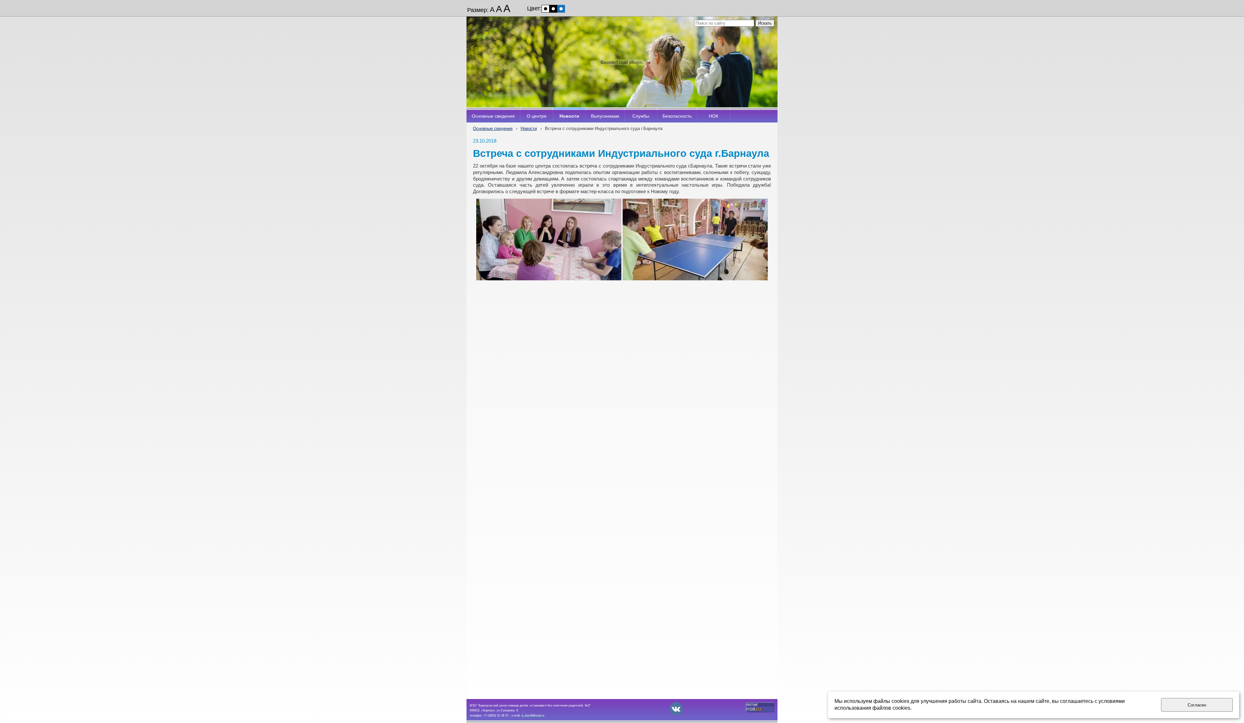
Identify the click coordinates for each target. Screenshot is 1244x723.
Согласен (1197, 705)
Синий (561, 9)
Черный (553, 9)
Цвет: (534, 8)
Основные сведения (493, 128)
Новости (529, 128)
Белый (545, 9)
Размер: (478, 10)
